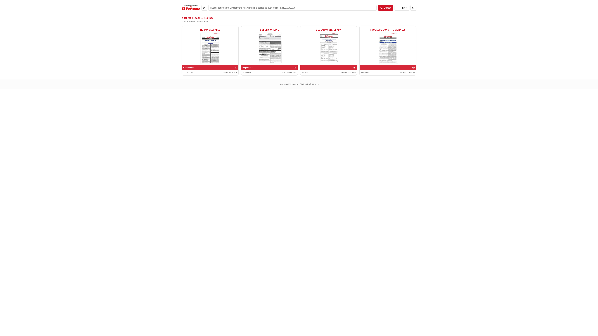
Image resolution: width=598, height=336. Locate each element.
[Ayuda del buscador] (204, 8)
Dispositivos (188, 68)
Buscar (387, 8)
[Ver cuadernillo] (236, 67)
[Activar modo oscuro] (413, 8)
